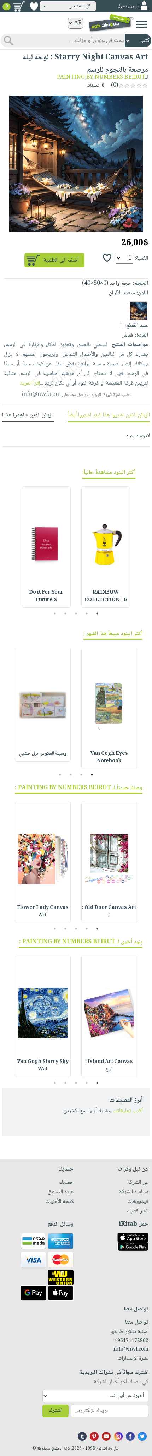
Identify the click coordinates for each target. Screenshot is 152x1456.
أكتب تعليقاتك (128, 1111)
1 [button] (97, 613)
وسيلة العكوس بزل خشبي (42, 753)
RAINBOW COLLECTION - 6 (105, 596)
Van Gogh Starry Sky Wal (43, 1066)
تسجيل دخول (128, 6)
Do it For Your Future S (46, 596)
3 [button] (76, 613)
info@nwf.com (41, 394)
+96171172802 (131, 1341)
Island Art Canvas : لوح (109, 1066)
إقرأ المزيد (30, 383)
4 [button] (65, 613)
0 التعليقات (96, 85)
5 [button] (55, 613)
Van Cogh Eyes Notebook (109, 757)
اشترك (55, 1411)
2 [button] (86, 613)
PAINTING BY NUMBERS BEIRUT (101, 77)
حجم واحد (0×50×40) (106, 283)
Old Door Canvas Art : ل (109, 912)
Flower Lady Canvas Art (43, 912)
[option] (76, 164)
